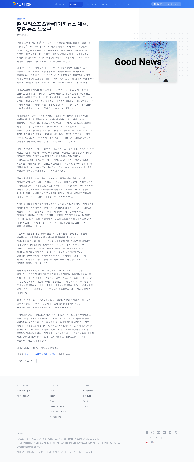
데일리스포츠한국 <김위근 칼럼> (39, 354)
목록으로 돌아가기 (26, 360)
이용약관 (40, 452)
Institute (104, 4)
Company (74, 4)
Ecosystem (91, 4)
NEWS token (23, 395)
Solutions (58, 4)
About (53, 390)
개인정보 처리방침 (25, 452)
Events (117, 4)
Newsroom (55, 416)
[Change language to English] (152, 442)
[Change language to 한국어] (147, 442)
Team (52, 395)
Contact (128, 4)
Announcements (58, 411)
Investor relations (58, 406)
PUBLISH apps (24, 390)
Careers (54, 401)
